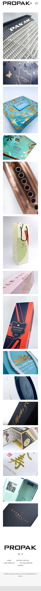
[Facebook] (22, 554)
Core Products (9, 563)
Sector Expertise (26, 563)
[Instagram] (19, 554)
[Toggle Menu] (36, 3)
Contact (20, 565)
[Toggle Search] (31, 3)
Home (9, 560)
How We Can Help (22, 560)
